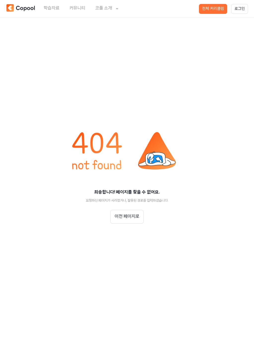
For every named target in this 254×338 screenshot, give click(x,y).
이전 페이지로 (127, 217)
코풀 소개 (103, 8)
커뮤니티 (77, 8)
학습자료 (52, 8)
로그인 (239, 9)
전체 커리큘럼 (213, 9)
